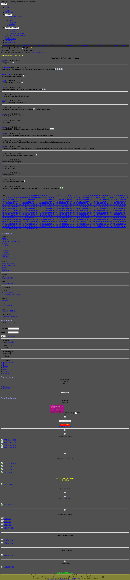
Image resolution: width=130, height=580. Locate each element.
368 (82, 208)
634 (88, 219)
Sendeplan (8, 37)
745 (28, 225)
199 (102, 201)
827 (11, 228)
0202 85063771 (9, 567)
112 (108, 197)
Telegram (12, 26)
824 (3, 228)
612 (25, 219)
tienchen (6, 373)
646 (122, 219)
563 (11, 218)
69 (11, 197)
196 (94, 201)
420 (105, 210)
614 (31, 219)
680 (94, 221)
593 (97, 218)
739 (11, 225)
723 (91, 223)
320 (71, 207)
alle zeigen (65, 392)
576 (48, 218)
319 (68, 207)
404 (60, 210)
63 (125, 196)
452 (71, 212)
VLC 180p (8, 472)
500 (82, 214)
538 (65, 216)
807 (80, 227)
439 (34, 212)
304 (25, 207)
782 (8, 227)
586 (77, 218)
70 (13, 197)
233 (74, 203)
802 (65, 227)
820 (116, 227)
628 (71, 219)
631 (79, 219)
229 (62, 203)
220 (37, 203)
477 (17, 214)
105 (88, 197)
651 (11, 221)
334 (111, 207)
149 (85, 199)
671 (68, 221)
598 (111, 218)
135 (45, 199)
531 (45, 216)
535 (57, 216)
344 (14, 208)
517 (6, 216)
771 (102, 225)
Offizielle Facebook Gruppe (11, 294)
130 (31, 199)
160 (116, 199)
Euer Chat (5, 252)
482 (31, 214)
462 (99, 212)
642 (111, 219)
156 (105, 199)
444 (48, 212)
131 (34, 199)
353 (40, 208)
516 (3, 216)
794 (43, 227)
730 (111, 223)
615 (34, 219)
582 (65, 218)
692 (3, 223)
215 (23, 203)
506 (99, 214)
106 (91, 197)
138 (54, 199)
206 (122, 201)
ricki (3, 61)
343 (11, 208)
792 (37, 227)
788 (25, 227)
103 (82, 197)
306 (31, 207)
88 (49, 197)
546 (88, 216)
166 (8, 201)
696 (14, 223)
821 (119, 227)
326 (88, 207)
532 (48, 216)
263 (34, 205)
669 (62, 221)
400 (48, 210)
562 (8, 218)
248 (116, 203)
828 (14, 228)
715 (68, 223)
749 (40, 225)
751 (45, 225)
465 (108, 212)
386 (8, 210)
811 (91, 227)
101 (77, 197)
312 (48, 207)
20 (38, 196)
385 (6, 210)
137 (51, 199)
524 (25, 216)
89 (51, 197)
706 (43, 223)
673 (74, 221)
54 (107, 196)
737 (6, 225)
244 (105, 203)
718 (77, 223)
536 (60, 216)
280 (82, 205)
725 (96, 223)
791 (34, 227)
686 (111, 221)
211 (11, 203)
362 (65, 208)
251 (125, 203)
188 (71, 201)
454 (77, 212)
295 (125, 205)
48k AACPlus (8, 543)
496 (71, 214)
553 (108, 216)
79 (31, 197)
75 (23, 197)
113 (110, 197)
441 (40, 212)
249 (119, 203)
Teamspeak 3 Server (15, 16)
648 (3, 221)
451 (68, 212)
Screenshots (14, 258)
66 (5, 197)
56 (111, 196)
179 (45, 201)
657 (28, 221)
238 (88, 203)
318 (65, 207)
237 (85, 203)
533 (51, 216)
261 (28, 205)
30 (58, 196)
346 (20, 208)
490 (54, 214)
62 (123, 196)
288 (105, 205)
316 (59, 207)
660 (37, 221)
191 (80, 201)
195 (91, 201)
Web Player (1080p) (10, 440)
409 (74, 210)
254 (8, 205)
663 (45, 221)
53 (105, 196)
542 (77, 216)
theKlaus (6, 389)
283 (91, 205)
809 (85, 227)
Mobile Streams (10, 42)
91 (56, 197)
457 (85, 212)
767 (91, 225)
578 (54, 218)
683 (102, 221)
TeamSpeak (5, 250)
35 (69, 196)
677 (85, 221)
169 (17, 201)
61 (121, 196)
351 (34, 208)
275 (68, 205)
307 (34, 207)
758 (65, 225)
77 (27, 197)
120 (3, 199)
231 (68, 203)
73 (19, 197)
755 (57, 225)
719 (79, 223)
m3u (14, 463)
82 (37, 197)
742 (20, 225)
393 (28, 210)
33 (64, 196)
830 (20, 228)
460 (94, 212)
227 (57, 203)
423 (114, 210)
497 (74, 214)
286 (99, 205)
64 (127, 196)
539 (68, 216)
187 (68, 201)
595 (102, 218)
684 (105, 221)
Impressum (5, 271)
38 (75, 196)
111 (105, 197)
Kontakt (4, 269)
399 (45, 210)
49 (97, 196)
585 (74, 218)
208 (3, 203)
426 (122, 210)
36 (71, 196)
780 (3, 227)
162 (122, 199)
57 (113, 196)
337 (119, 207)
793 (40, 227)
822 (122, 227)
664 (48, 221)
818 (111, 227)
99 (72, 197)
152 (94, 199)
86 (45, 197)
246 (111, 203)
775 (114, 225)
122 (8, 199)
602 (122, 218)
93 (60, 197)
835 (34, 228)
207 (125, 201)
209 (6, 203)
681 (97, 221)
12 (22, 196)
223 (45, 203)
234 (77, 203)
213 (17, 203)
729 (108, 223)
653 (17, 221)
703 (34, 223)
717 (74, 223)
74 (21, 197)
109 (99, 197)
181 (51, 201)
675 (80, 221)
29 (56, 196)
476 (14, 214)
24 (46, 196)
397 (40, 210)
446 (54, 212)
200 (105, 201)
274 (65, 205)
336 (116, 207)
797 (51, 227)
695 (11, 223)
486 (43, 214)
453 (74, 212)
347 (23, 208)
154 (99, 199)
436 (25, 212)
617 (40, 219)
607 (11, 219)
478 (20, 214)
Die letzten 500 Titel (65, 426)
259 (23, 205)
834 (31, 228)
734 (122, 223)
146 (77, 199)
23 (44, 196)
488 (48, 214)
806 (77, 227)
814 (99, 227)
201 (108, 201)
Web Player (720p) (10, 442)
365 (74, 208)
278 (77, 205)
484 (37, 214)
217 (28, 203)
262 (31, 205)
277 (74, 205)
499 (80, 214)
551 (102, 216)
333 (108, 207)
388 (14, 210)
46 (91, 196)
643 (114, 219)
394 (31, 210)
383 (125, 208)
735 (125, 223)
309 (40, 207)
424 (116, 210)
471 (125, 212)
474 (8, 214)
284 (94, 205)
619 (45, 219)
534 (54, 216)
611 (23, 219)
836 (37, 228)
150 (88, 199)
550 (99, 216)
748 (37, 225)
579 (57, 218)
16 (30, 196)
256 (14, 205)
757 (62, 225)
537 (62, 216)
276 (71, 205)
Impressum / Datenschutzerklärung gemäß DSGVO (63, 579)
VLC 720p (8, 466)
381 (119, 208)
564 (14, 218)
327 (91, 207)
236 (82, 203)
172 (25, 201)
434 (20, 212)
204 (116, 201)
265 (40, 205)
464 (105, 212)
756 (60, 225)
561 (6, 218)
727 (102, 223)
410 (77, 210)
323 (79, 207)
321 (74, 207)
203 (114, 201)
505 (97, 214)
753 (51, 225)
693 (6, 223)
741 (17, 225)
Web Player (7, 504)
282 (88, 205)
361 (62, 208)
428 (3, 212)
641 (108, 219)
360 (60, 208)
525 (28, 216)
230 (65, 203)
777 (119, 225)
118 (124, 197)
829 (17, 228)
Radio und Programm (12, 27)
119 (127, 197)
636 (94, 219)
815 (102, 227)
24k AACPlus (8, 555)
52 (103, 196)
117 (121, 197)
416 (94, 210)
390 (20, 210)
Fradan (5, 366)
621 (51, 219)
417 (96, 210)
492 (60, 214)
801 (62, 227)
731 (114, 223)
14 (26, 196)
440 (37, 212)
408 (71, 210)
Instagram (5, 300)
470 (122, 212)
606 (8, 219)
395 (34, 210)
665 (51, 221)
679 (91, 221)
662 (43, 221)
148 (82, 199)
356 (48, 208)
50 (99, 196)
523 (23, 216)
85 (43, 197)
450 (65, 212)
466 (111, 212)
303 (23, 207)
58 (115, 196)
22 (42, 196)
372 (94, 208)
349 (28, 208)
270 (54, 205)
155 (102, 199)
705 (40, 223)
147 (80, 199)
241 (96, 203)
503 (91, 214)
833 (28, 228)
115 (116, 197)
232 (71, 203)
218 (31, 203)
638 (99, 219)
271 (57, 205)
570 (31, 218)
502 (88, 214)
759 (68, 225)
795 (45, 227)
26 (50, 196)
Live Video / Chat (10, 39)
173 (28, 201)
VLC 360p (8, 469)
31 (60, 196)
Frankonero (6, 67)
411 (80, 210)
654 (20, 221)
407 (68, 210)
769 (97, 225)
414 (88, 210)
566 (20, 218)
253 (6, 205)
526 (31, 216)
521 (17, 216)
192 (82, 201)
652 (14, 221)
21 (40, 196)
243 (102, 203)
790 (31, 227)
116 (119, 197)
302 (20, 207)
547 (91, 216)
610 (20, 219)
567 (23, 218)
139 (57, 199)
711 (57, 223)
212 (14, 203)
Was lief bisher (6, 245)
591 (91, 218)
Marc (5, 369)
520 (14, 216)
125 (17, 199)
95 (64, 197)
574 (43, 218)
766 (88, 225)
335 (114, 207)
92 (58, 197)
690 (122, 221)
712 (59, 223)
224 (48, 203)
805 (74, 227)
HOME (7, 7)
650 (8, 221)
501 (85, 214)
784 (14, 227)
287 (102, 205)
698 (20, 223)
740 (14, 225)
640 (105, 219)
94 (62, 197)
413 (85, 210)
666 (54, 221)
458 (88, 212)
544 (82, 216)
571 (34, 218)
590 (88, 218)
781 (6, 227)
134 (43, 199)
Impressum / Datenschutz (17, 35)
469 (119, 212)
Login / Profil (9, 12)
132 (37, 199)
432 (14, 212)
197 (97, 201)
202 (111, 201)
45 (89, 196)
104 (85, 197)
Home (4, 238)
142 (65, 199)
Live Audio (8, 40)
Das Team (12, 31)
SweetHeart (6, 74)
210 (8, 203)
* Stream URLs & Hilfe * (65, 573)
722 (88, 223)
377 (108, 208)
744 (25, 225)
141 (62, 199)
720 (82, 223)
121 (6, 199)
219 (34, 203)
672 (71, 221)
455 (80, 212)
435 (23, 212)
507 (102, 214)
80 (33, 197)
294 (122, 205)
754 (54, 225)
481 (28, 214)
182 (54, 201)
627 (68, 219)
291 (114, 205)
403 (57, 210)
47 (93, 196)
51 (101, 196)
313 (51, 207)
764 (82, 225)
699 (23, 223)
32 (62, 196)
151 (91, 199)
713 (62, 223)
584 (71, 218)
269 (51, 205)
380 (116, 208)
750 (43, 225)
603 (125, 218)
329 (96, 207)
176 (37, 201)
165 (6, 201)
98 (70, 197)
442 (43, 212)
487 (45, 214)
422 (111, 210)
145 (74, 199)
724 (94, 223)
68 (9, 197)
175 (34, 201)
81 (35, 197)
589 (85, 218)
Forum (11, 20)
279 (80, 205)
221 (40, 203)
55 (109, 196)
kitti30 (4, 81)
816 (105, 227)
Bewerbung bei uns (8, 263)
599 (114, 218)
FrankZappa (7, 387)
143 (68, 199)
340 (3, 208)
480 (25, 214)
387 (11, 210)
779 (125, 225)
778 (122, 225)
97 (68, 197)
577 (51, 218)
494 (65, 214)
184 (60, 201)
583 (68, 218)
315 (57, 207)
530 (43, 216)
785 (17, 227)
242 (99, 203)
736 (3, 225)
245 (108, 203)
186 (65, 201)
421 (108, 210)
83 (39, 197)
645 (119, 219)
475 (11, 214)
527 (34, 216)
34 (67, 196)
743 (23, 225)
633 (85, 219)
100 (74, 197)
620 (48, 219)
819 (114, 227)
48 (95, 196)
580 (60, 218)
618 (42, 219)
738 (8, 225)
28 (54, 196)
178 (43, 201)
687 (114, 221)
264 (37, 205)
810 (88, 227)
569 (28, 218)
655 (23, 221)
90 (54, 197)
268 (48, 205)
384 (3, 210)
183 (57, 201)
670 (65, 221)
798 (54, 227)
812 (94, 227)
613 (28, 219)
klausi (5, 368)
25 (48, 196)
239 (91, 203)
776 (116, 225)
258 (20, 205)
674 (77, 221)
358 (54, 208)
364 (71, 208)
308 (37, 207)
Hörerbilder (12, 22)
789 (28, 227)
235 (79, 203)
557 (119, 216)
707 (45, 223)
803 (68, 227)
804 (71, 227)
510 (111, 214)
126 (20, 199)
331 (102, 207)
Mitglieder (5, 243)
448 (60, 212)
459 (91, 212)
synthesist (6, 371)
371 (91, 208)
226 (54, 203)
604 (3, 219)
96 (66, 197)
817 (108, 227)
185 (62, 201)
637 (96, 219)
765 (85, 225)
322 (77, 207)
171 (23, 201)
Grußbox (12, 24)
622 (54, 219)
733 (119, 223)
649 (6, 221)
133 (40, 199)
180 (48, 201)
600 (116, 218)
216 (25, 203)
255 (11, 205)
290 (111, 205)
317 (62, 207)
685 (108, 221)
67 (7, 197)
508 (105, 214)
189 (74, 201)
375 (102, 208)
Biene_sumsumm (8, 362)
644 (116, 219)
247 (114, 203)
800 (60, 227)
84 (41, 197)
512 (116, 214)
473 (6, 214)
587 (80, 218)
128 (25, 199)
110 (102, 197)
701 (28, 223)
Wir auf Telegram (7, 305)
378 (111, 208)
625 (62, 219)
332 (105, 207)
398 (43, 210)
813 (96, 227)
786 (20, 227)
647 (125, 219)
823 (125, 227)
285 (97, 205)
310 (43, 207)
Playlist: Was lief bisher (16, 33)
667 (57, 221)
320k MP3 (7, 519)
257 (17, 205)
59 (117, 196)
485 (40, 214)
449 (62, 212)
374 (99, 208)
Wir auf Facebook (7, 293)
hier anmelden (37, 52)
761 (74, 225)
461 (97, 212)
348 (25, 208)
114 (113, 197)
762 (77, 225)
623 (57, 219)
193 (85, 201)
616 (37, 219)
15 (28, 196)
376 (105, 208)
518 (8, 216)
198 (99, 201)
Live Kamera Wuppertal (9, 316)
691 (125, 221)
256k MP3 (7, 522)
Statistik (4, 267)
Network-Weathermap (9, 265)
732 (116, 223)
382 (122, 208)
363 (68, 208)
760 (71, 225)
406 (65, 210)
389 (17, 210)
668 (60, 221)
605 (6, 219)
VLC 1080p (8, 463)
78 (29, 197)
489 (51, 214)
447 (57, 212)
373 (97, 208)
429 (6, 212)
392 (25, 210)
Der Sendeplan (13, 29)
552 (105, 216)
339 (125, 207)
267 (45, 205)
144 (71, 199)
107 (94, 197)
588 (82, 218)
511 (114, 214)
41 (81, 196)
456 (82, 212)
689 (119, 221)
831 (23, 228)
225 (51, 203)
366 (77, 208)
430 (8, 212)
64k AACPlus (8, 540)
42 (83, 196)
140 (60, 199)
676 (82, 221)
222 (42, 203)
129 (28, 199)
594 (99, 218)
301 (17, 207)
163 (125, 199)
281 (85, 205)
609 (17, 219)
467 (114, 212)
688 (116, 221)
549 (97, 216)
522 (20, 216)
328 (94, 207)
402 (54, 210)
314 (54, 207)
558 (122, 216)
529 (40, 216)
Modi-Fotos (5, 258)
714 (65, 223)
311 (45, 207)
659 (34, 221)
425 (119, 210)
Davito (5, 364)
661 (40, 221)
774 (111, 225)
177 (40, 201)
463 (102, 212)
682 (99, 221)
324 (82, 207)
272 (60, 205)
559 (125, 216)
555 (114, 216)
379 (114, 208)
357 (51, 208)
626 (65, 219)
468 (116, 212)
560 (3, 218)
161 (119, 199)
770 (99, 225)
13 (24, 196)
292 (116, 205)
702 (31, 223)
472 (3, 214)
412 (82, 210)
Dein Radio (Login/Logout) (11, 241)
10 (18, 196)
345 (17, 208)
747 (34, 225)
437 (28, 212)
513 (119, 214)
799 (57, 227)
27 (52, 196)
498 (77, 214)
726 (99, 223)
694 (8, 223)
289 (108, 205)
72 (17, 197)
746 (31, 225)
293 (119, 205)
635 (91, 219)
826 (8, 228)
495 (68, 214)
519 (11, 216)
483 (34, 214)
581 (62, 218)
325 (85, 207)
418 (99, 210)
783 (11, 227)
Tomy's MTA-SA (7, 278)
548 (94, 216)
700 (25, 223)
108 (97, 197)
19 (36, 196)
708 (48, 223)
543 (80, 216)
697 (17, 223)
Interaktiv (8, 14)
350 (31, 208)
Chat (10, 18)
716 (71, 223)
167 (11, 201)
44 (87, 196)
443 (45, 212)
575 (45, 218)
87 (47, 197)
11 (20, 196)
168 (14, 201)
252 (3, 205)
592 (94, 218)
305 (28, 207)
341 (6, 208)
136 (48, 199)
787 (23, 227)
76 (25, 197)
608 (14, 219)
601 (119, 218)
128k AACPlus (9, 528)
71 (15, 197)
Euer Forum (5, 254)
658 (31, 221)
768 (94, 225)
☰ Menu (4, 3)
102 (80, 197)
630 (77, 219)
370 (88, 208)
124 (14, 199)
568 (25, 218)
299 (11, 207)
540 (71, 216)
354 (43, 208)
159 (114, 199)
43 (85, 196)
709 (51, 223)
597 (108, 218)
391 (23, 210)
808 (82, 227)
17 (32, 196)
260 (25, 205)
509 (108, 214)
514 (122, 214)
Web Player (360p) (10, 445)
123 (11, 199)
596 (105, 218)
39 (77, 196)
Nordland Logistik (8, 283)
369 (85, 208)
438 (31, 212)
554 (111, 216)
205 (119, 201)
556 (116, 216)
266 (43, 205)
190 (77, 201)
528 (37, 216)
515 (125, 214)
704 (37, 223)
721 (85, 223)
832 (25, 228)
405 (62, 210)
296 (3, 207)
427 (125, 210)
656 (25, 221)
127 (23, 199)
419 (102, 210)
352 (37, 208)
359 (57, 208)
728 (105, 223)
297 (6, 207)
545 (85, 216)
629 (74, 219)
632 (82, 219)
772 (105, 225)
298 (8, 207)
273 (62, 205)
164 (3, 201)
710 (54, 223)
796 (48, 227)
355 (45, 208)
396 (37, 210)
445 (51, 212)
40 (79, 196)
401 (51, 210)
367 (80, 208)
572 (37, 218)
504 (94, 214)
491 (57, 214)
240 (94, 203)
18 (34, 196)
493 (62, 214)
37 (73, 196)
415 (91, 210)
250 (122, 203)
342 (8, 208)
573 (40, 218)
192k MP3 (7, 525)
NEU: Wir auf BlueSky (9, 311)
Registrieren (10, 336)
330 (99, 207)
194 (88, 201)
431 (11, 212)
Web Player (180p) (10, 447)
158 (111, 199)
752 (48, 225)
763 (80, 225)
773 (108, 225)
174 (31, 201)
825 (6, 228)
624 (59, 219)
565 (17, 218)
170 (20, 201)
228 (59, 203)
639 (102, 219)
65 (3, 197)
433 (17, 212)
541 (74, 216)
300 (14, 207)
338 (122, 207)
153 (97, 199)
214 (20, 203)
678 (88, 221)
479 (23, 214)
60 (119, 196)
